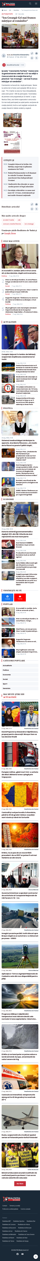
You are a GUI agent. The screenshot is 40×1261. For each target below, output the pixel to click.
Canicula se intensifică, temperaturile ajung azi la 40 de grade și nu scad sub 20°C (18, 1097)
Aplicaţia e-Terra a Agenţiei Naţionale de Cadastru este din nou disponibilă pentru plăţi (20, 976)
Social (7, 286)
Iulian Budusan (33, 1169)
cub (19, 220)
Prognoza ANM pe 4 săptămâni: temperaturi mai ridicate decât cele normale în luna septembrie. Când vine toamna (19, 1018)
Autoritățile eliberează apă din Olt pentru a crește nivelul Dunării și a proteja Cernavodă (26, 566)
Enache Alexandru (21, 55)
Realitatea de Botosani (24, 1228)
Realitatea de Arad (22, 1238)
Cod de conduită (25, 1209)
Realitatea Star (31, 1221)
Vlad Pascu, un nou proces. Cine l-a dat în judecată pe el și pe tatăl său (21, 291)
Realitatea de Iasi (7, 1231)
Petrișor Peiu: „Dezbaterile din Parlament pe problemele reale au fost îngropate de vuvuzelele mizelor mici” (26, 456)
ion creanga (29, 224)
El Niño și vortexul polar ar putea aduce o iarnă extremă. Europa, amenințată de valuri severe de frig (19, 1057)
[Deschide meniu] (36, 4)
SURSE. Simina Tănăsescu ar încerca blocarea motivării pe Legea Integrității (27, 493)
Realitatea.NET (6, 1221)
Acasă (5, 10)
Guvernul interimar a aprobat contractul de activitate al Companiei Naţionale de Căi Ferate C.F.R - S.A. (19, 895)
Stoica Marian (33, 890)
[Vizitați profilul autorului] (4, 56)
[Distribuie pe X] (36, 58)
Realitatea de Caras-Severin (26, 1234)
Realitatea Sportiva (18, 1221)
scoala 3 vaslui (8, 220)
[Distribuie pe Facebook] (36, 53)
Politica (4, 276)
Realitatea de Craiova (21, 1231)
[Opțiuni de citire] (35, 1256)
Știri (10, 10)
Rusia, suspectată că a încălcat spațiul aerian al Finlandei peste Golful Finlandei (19, 1136)
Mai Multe (20, 1184)
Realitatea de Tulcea (8, 1241)
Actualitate (16, 10)
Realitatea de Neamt (8, 1238)
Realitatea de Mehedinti (9, 1234)
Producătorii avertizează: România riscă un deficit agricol (26, 555)
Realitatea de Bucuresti (9, 1228)
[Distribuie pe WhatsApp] (32, 58)
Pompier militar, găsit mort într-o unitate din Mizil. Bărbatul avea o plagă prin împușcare (20, 774)
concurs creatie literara (12, 224)
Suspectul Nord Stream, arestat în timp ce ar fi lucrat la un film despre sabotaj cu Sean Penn (25, 401)
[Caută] (30, 3)
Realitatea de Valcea (24, 1224)
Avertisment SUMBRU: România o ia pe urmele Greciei (25, 545)
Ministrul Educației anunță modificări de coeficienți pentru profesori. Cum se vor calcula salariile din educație (19, 1175)
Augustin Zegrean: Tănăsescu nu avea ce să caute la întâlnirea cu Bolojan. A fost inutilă (21, 300)
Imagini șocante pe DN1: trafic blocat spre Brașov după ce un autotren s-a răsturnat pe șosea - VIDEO (20, 936)
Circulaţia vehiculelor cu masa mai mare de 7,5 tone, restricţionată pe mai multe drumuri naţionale (21, 192)
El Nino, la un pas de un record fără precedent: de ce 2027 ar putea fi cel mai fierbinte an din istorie (19, 855)
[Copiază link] (32, 53)
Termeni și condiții (15, 1206)
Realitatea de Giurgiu (23, 1241)
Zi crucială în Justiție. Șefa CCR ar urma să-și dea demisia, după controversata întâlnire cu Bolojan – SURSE (19, 273)
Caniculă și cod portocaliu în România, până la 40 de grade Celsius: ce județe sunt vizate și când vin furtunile (19, 815)
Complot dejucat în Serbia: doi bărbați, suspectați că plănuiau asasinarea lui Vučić (20, 166)
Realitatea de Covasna (8, 1224)
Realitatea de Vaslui (31, 728)
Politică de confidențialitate (10, 1209)
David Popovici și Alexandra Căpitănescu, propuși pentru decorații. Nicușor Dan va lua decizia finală (20, 734)
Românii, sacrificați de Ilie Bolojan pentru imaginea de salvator (27, 482)
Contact (4, 1206)
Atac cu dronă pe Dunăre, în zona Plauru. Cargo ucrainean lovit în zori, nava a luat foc (21, 282)
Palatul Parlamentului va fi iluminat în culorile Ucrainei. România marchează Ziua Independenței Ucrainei (22, 176)
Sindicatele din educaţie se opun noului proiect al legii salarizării (21, 185)
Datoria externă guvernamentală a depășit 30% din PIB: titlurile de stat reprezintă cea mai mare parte (17, 534)
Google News (10, 233)
